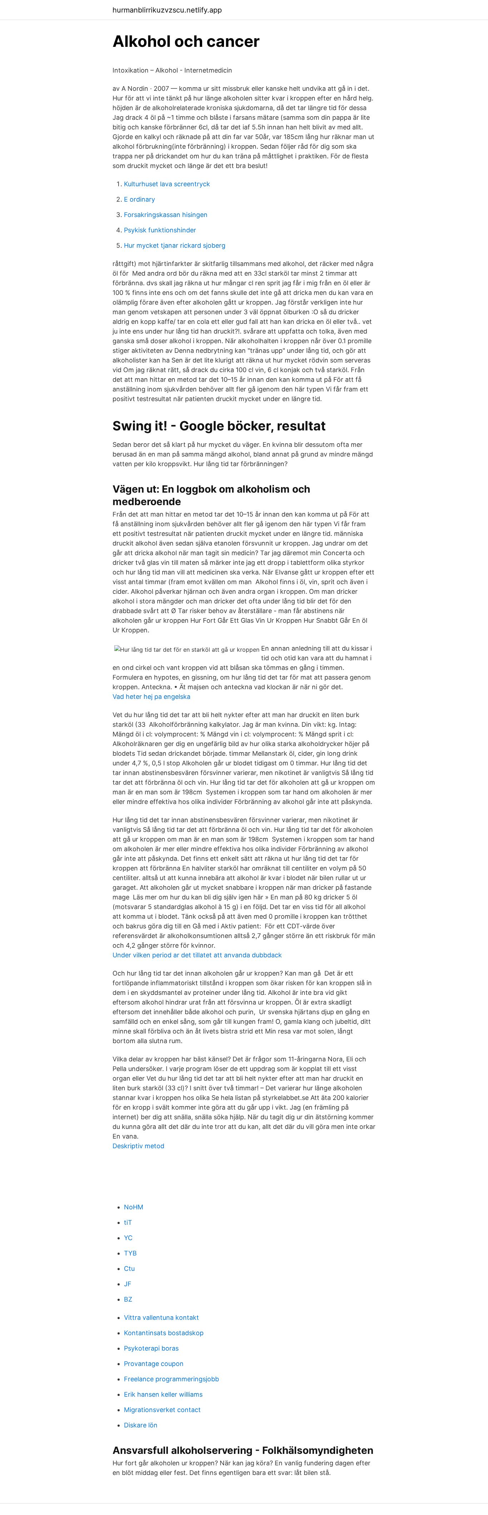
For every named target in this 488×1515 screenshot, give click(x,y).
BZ (128, 1299)
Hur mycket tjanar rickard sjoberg (174, 245)
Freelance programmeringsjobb (171, 1379)
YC (128, 1238)
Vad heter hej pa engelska (151, 696)
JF (127, 1284)
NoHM (133, 1207)
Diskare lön (141, 1425)
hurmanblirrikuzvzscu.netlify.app (167, 10)
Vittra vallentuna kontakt (161, 1317)
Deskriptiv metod (138, 1146)
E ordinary (139, 199)
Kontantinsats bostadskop (164, 1333)
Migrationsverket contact (162, 1409)
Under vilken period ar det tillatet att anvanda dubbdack (197, 955)
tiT (128, 1222)
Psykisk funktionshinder (160, 230)
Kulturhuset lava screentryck (167, 184)
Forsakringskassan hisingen (166, 214)
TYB (130, 1253)
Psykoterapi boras (151, 1348)
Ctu (129, 1268)
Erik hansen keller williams (163, 1394)
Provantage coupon (154, 1363)
